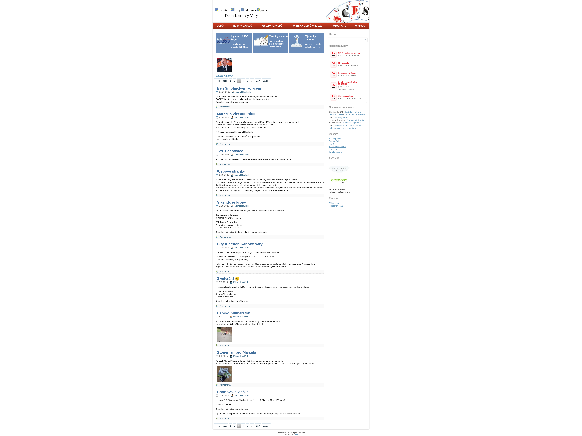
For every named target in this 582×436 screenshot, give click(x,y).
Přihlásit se (334, 203)
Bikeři (331, 144)
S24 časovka (343, 63)
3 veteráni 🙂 (228, 279)
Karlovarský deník (337, 146)
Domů (220, 26)
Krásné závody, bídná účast (348, 125)
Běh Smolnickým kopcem (239, 88)
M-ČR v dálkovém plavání (349, 53)
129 (258, 81)
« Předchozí (221, 81)
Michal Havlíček (243, 92)
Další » (266, 81)
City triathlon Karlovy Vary (240, 244)
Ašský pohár (335, 138)
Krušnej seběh (342, 117)
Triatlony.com (335, 152)
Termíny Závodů (242, 26)
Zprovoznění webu (356, 120)
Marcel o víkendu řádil (236, 114)
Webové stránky (231, 171)
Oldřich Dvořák (336, 115)
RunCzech (334, 149)
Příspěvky (336, 206)
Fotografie (339, 26)
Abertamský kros (345, 96)
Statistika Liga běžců (352, 122)
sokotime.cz (334, 128)
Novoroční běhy (349, 128)
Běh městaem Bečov (347, 73)
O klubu (360, 26)
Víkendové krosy (231, 202)
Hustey (295, 434)
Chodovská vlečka (233, 392)
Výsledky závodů (271, 26)
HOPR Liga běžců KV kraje (307, 26)
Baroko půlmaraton (233, 313)
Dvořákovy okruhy (353, 112)
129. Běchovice (230, 151)
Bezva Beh (334, 141)
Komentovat (225, 106)
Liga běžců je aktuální (355, 115)
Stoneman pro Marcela (236, 352)
